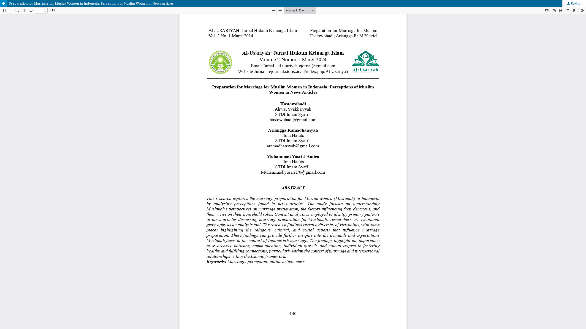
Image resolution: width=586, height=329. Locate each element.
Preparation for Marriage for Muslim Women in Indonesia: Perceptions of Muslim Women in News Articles (91, 3)
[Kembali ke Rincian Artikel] (3, 3)
